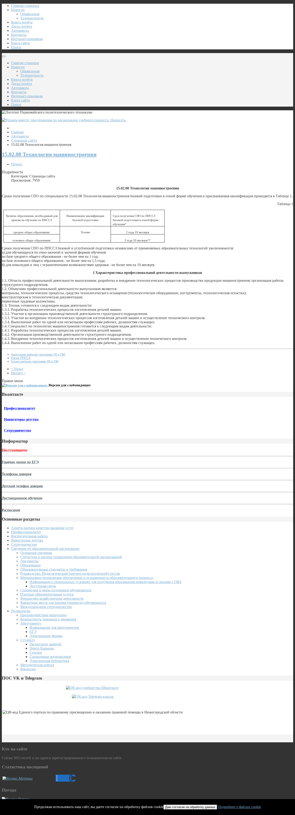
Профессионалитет (26, 532)
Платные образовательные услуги (47, 594)
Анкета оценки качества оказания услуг (42, 528)
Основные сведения (36, 553)
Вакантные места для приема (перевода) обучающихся (63, 603)
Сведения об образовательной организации (45, 549)
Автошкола (20, 31)
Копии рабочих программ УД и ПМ (35, 361)
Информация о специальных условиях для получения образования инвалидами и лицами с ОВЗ (105, 582)
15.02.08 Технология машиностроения (49, 154)
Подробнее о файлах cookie (239, 807)
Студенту (27, 640)
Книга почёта (21, 22)
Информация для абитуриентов (54, 627)
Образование (30, 565)
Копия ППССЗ (20, 358)
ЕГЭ (33, 632)
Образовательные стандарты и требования (53, 569)
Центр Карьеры (42, 648)
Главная (17, 132)
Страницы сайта (24, 140)
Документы (29, 561)
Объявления (29, 14)
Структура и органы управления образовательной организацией (71, 557)
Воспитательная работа (29, 536)
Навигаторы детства (27, 540)
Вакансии (28, 669)
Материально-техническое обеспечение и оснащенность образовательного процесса (86, 578)
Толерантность (32, 18)
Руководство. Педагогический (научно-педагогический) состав (70, 573)
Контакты (19, 35)
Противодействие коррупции (43, 615)
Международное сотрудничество (46, 607)
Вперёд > (18, 373)
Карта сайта (20, 43)
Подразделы (20, 611)
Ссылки (36, 652)
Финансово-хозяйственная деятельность (51, 598)
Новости (18, 10)
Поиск (16, 47)
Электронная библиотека (49, 661)
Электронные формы (46, 636)
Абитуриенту (30, 623)
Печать (16, 164)
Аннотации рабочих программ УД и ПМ (38, 354)
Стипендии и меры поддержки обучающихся (55, 590)
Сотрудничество (24, 544)
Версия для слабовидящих (70, 385)
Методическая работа (37, 665)
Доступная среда (43, 586)
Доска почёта (21, 26)
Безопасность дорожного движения (48, 619)
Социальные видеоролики (50, 657)
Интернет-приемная (27, 39)
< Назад (17, 369)
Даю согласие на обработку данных (190, 807)
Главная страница (25, 6)
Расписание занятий (45, 644)
